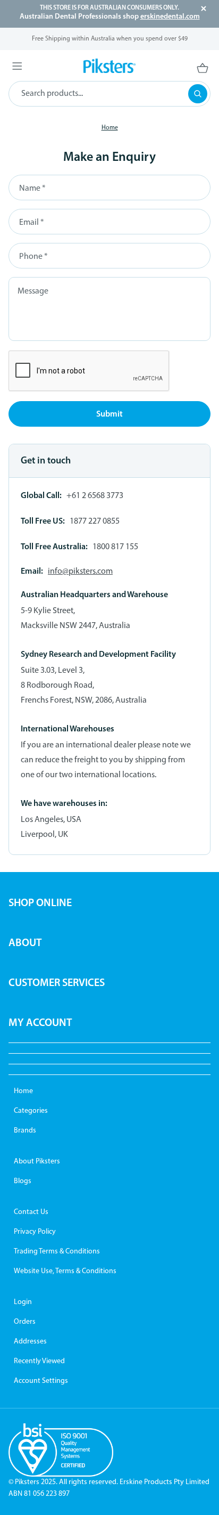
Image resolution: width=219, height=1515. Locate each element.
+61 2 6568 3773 (94, 496)
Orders (25, 1322)
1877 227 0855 (95, 521)
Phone (33, 256)
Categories (31, 1111)
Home (23, 1091)
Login (23, 1302)
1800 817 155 (115, 547)
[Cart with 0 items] (182, 67)
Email (31, 222)
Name (32, 188)
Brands (25, 1131)
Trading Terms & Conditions (57, 1252)
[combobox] (109, 94)
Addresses (30, 1342)
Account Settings (41, 1381)
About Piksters (37, 1162)
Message (33, 291)
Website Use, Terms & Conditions (65, 1271)
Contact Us (31, 1212)
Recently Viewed (39, 1361)
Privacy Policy (35, 1232)
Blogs (22, 1181)
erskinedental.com (170, 17)
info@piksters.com (80, 571)
